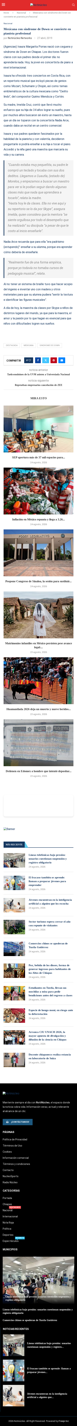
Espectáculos (11, 1241)
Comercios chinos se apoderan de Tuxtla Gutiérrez (48, 945)
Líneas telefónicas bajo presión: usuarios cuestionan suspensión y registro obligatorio (48, 858)
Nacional (21, 12)
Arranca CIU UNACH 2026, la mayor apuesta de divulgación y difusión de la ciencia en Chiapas (47, 1036)
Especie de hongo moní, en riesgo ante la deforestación (51, 1012)
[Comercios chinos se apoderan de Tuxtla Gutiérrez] (14, 949)
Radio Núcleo (10, 1182)
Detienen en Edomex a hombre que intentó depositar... (38, 771)
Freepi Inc (64, 1421)
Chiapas (7, 1204)
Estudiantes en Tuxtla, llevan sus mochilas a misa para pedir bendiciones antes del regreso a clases (50, 991)
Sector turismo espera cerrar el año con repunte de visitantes (50, 923)
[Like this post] (29, 360)
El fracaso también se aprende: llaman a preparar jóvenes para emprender (47, 881)
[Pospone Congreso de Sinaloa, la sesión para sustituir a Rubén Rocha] (38, 552)
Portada (7, 1198)
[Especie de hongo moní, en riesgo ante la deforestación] (14, 1015)
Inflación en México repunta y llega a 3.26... (38, 519)
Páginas (8, 1132)
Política (7, 1228)
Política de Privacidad (15, 1139)
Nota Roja (8, 1222)
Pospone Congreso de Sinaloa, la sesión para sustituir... (38, 581)
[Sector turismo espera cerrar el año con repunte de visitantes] (14, 927)
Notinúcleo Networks (20, 38)
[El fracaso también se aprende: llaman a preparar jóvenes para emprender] (14, 883)
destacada (12, 345)
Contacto (8, 1170)
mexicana (28, 345)
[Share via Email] (61, 360)
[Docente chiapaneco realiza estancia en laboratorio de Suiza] (14, 1060)
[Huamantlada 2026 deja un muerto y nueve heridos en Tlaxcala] (38, 680)
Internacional (10, 1216)
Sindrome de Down (50, 345)
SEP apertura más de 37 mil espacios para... (38, 457)
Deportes (8, 1235)
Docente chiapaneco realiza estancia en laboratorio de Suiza (50, 1056)
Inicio (6, 12)
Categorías (11, 1190)
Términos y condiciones (16, 1164)
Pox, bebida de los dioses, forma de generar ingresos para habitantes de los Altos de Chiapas (50, 969)
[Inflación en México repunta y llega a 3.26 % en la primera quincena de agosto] (38, 491)
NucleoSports (10, 1176)
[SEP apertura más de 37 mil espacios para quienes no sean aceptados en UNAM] (38, 429)
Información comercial (16, 1158)
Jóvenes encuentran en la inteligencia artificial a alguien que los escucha (50, 901)
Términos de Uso (12, 1145)
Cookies (7, 1151)
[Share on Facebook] (38, 360)
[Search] (73, 5)
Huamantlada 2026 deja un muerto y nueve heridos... (38, 709)
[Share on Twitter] (45, 360)
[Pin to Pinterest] (53, 360)
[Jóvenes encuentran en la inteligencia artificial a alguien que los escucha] (14, 905)
